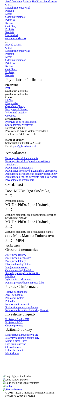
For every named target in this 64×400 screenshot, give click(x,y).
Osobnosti (10, 115)
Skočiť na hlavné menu (44, 1)
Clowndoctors (12, 347)
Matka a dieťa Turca (16, 340)
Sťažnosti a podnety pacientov (21, 307)
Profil (8, 87)
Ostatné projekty (14, 325)
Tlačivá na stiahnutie (16, 291)
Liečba (9, 100)
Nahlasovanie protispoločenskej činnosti (26, 310)
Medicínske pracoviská (17, 7)
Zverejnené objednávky (18, 257)
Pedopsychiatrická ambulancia (21, 158)
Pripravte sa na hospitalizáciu (21, 121)
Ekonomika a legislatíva (18, 264)
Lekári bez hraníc (14, 350)
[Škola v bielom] (12, 389)
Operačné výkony (15, 106)
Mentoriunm (12, 353)
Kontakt (9, 32)
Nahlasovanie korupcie (17, 304)
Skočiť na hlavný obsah (18, 1)
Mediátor (10, 276)
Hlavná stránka (13, 44)
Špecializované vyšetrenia (19, 124)
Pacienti (9, 10)
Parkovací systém (14, 297)
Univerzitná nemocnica (15, 37)
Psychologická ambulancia (19, 179)
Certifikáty (11, 26)
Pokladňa (10, 301)
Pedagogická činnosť (16, 109)
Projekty (9, 29)
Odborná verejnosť (15, 16)
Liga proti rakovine (15, 344)
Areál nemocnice (14, 294)
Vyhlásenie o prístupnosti (18, 279)
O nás (8, 4)
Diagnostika (11, 103)
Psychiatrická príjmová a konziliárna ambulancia (31, 170)
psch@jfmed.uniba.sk (24, 146)
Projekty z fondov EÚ (17, 319)
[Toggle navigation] (6, 42)
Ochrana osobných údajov (19, 270)
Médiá (8, 13)
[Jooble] (7, 385)
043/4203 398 (33, 142)
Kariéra (9, 23)
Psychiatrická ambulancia (19, 167)
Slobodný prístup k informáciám (22, 273)
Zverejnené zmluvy (15, 254)
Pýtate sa (10, 19)
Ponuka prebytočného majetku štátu (24, 282)
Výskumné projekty (16, 112)
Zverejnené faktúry (15, 261)
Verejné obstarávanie (16, 267)
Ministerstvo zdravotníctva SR (21, 334)
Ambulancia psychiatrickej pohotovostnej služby (31, 173)
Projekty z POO (14, 322)
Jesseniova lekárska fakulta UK (22, 337)
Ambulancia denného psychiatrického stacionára (31, 176)
